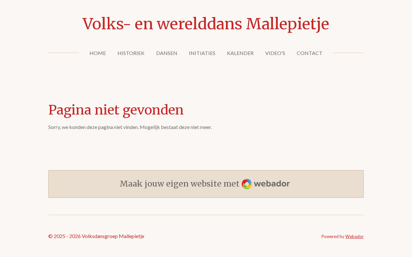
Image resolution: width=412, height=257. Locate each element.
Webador (354, 236)
